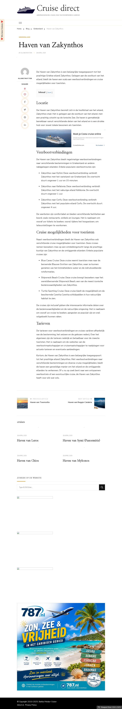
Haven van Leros (27, 440)
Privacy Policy (31, 705)
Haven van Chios (28, 460)
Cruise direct (58, 8)
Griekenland (24, 37)
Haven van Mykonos (76, 460)
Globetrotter (26, 53)
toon (49, 92)
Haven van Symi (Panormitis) (81, 440)
